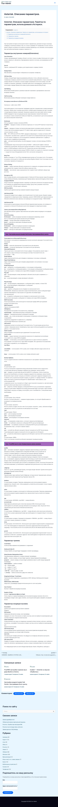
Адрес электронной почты (10, 786)
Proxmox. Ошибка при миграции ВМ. (12, 724)
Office (4, 744)
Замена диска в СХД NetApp (10, 729)
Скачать (5, 766)
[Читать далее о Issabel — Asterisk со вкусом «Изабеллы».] (32, 666)
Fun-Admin (6, 3)
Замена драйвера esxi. (9, 719)
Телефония (15, 674)
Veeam (4, 749)
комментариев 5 (34, 674)
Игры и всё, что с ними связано (11, 759)
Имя (4, 780)
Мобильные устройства (9, 764)
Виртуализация (7, 757)
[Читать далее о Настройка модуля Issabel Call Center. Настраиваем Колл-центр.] (7, 679)
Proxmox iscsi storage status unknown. (13, 727)
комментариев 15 (8, 686)
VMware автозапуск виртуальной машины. (14, 722)
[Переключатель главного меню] (54, 2)
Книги (4, 762)
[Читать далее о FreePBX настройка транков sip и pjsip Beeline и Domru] (6, 666)
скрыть (15, 30)
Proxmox (5, 747)
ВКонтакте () (19, 693)
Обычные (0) (29, 693)
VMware (5, 752)
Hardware (5, 737)
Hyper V (5, 739)
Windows (5, 754)
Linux (4, 742)
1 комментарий (8, 674)
